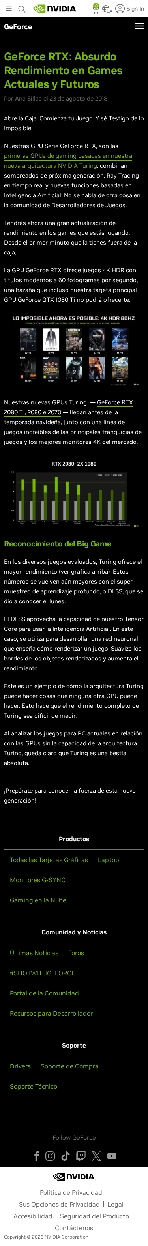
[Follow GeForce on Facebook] (36, 1156)
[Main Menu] (8, 9)
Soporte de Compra (70, 1066)
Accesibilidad (32, 1216)
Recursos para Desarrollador (51, 1013)
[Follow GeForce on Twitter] (96, 1156)
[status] (96, 11)
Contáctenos (74, 1228)
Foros (76, 953)
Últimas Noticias (34, 953)
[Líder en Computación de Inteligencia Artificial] (55, 8)
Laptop (108, 860)
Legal (115, 1204)
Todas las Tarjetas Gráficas (49, 860)
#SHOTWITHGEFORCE (42, 973)
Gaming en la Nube (38, 900)
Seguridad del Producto (94, 1216)
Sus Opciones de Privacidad (59, 1204)
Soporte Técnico (33, 1086)
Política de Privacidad (71, 1192)
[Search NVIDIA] (22, 7)
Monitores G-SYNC (38, 880)
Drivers (20, 1066)
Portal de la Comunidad (44, 993)
